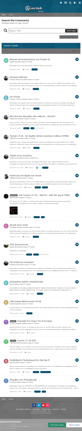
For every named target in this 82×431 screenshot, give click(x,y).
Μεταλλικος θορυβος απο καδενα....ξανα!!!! (32, 116)
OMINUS (12, 178)
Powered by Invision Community (41, 413)
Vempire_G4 (14, 158)
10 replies (31, 333)
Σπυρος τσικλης (15, 99)
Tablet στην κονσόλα (21, 155)
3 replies (28, 148)
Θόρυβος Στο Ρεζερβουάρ (23, 379)
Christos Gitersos (15, 79)
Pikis (11, 284)
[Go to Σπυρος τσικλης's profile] (6, 97)
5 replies (31, 274)
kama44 (12, 304)
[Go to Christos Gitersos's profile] (6, 78)
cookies (14, 424)
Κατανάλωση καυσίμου (22, 262)
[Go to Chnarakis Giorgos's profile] (6, 226)
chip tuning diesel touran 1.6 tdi (25, 301)
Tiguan (30, 178)
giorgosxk (13, 247)
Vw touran (15, 96)
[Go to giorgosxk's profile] (6, 245)
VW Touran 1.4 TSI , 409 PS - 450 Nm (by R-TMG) (44, 195)
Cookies (63, 409)
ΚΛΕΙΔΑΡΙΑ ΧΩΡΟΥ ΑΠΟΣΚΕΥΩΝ (26, 282)
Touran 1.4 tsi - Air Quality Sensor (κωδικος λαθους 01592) (39, 136)
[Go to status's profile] (6, 361)
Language (36, 409)
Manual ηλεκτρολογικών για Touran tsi (30, 59)
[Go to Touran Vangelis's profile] (6, 322)
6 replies (27, 89)
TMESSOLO (14, 119)
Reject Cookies (74, 425)
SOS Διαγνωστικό (19, 244)
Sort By (74, 51)
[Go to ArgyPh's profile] (6, 60)
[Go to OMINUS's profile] (6, 176)
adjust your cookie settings (20, 426)
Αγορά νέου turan (19, 225)
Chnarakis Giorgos (16, 227)
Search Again (71, 31)
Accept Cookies (58, 425)
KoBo (11, 197)
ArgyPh (12, 62)
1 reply (26, 69)
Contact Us (55, 409)
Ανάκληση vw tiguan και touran (26, 175)
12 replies (28, 391)
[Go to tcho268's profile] (6, 380)
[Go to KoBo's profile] (6, 196)
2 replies (28, 108)
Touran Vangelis (15, 323)
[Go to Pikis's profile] (6, 283)
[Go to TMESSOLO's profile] (6, 117)
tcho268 (12, 382)
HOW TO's (34, 158)
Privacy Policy (46, 409)
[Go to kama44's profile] (6, 302)
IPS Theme (19, 409)
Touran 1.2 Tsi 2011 (26, 340)
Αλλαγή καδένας (18, 77)
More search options (69, 37)
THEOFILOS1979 (15, 343)
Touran (29, 62)
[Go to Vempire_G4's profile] (6, 156)
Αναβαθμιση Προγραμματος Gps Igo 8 (29, 360)
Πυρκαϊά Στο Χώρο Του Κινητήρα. (34, 321)
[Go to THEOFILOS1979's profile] (6, 341)
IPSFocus (28, 409)
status (12, 362)
